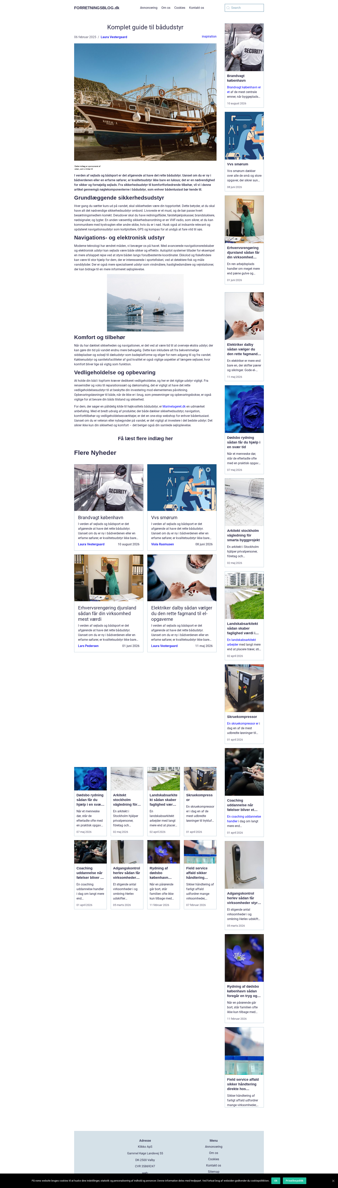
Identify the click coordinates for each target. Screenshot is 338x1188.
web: (145, 1173)
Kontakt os (196, 8)
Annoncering (148, 8)
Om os (165, 8)
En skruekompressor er (242, 723)
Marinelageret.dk (174, 406)
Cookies (179, 8)
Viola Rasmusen (162, 544)
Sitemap (213, 1172)
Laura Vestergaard (114, 37)
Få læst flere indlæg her (145, 438)
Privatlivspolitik (294, 1180)
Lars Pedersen (88, 646)
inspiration (209, 36)
